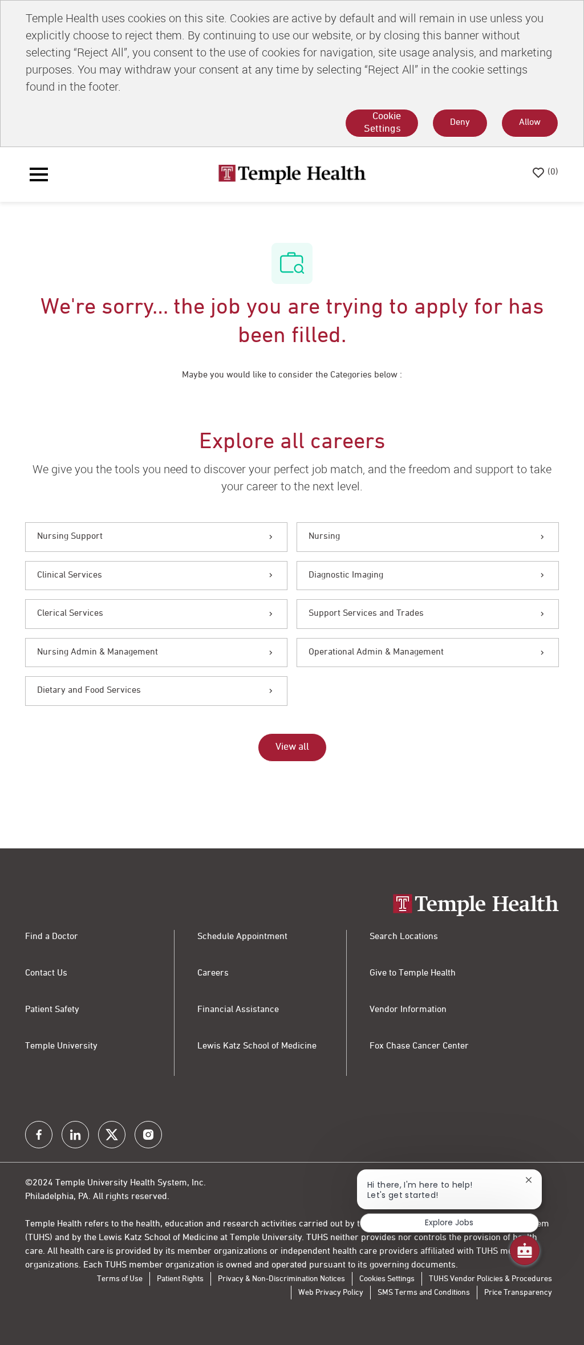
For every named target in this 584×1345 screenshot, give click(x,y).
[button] (292, 747)
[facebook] (38, 1134)
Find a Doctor (51, 936)
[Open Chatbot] (525, 1250)
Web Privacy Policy (330, 1293)
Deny (460, 122)
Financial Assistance (238, 1009)
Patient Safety (52, 1009)
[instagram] (148, 1134)
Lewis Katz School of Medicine (257, 1046)
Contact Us (46, 973)
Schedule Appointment (242, 936)
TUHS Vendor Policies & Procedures (490, 1279)
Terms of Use (120, 1279)
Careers (213, 973)
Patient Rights (180, 1279)
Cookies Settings (387, 1279)
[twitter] (111, 1134)
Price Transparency (518, 1293)
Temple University (61, 1046)
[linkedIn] (75, 1134)
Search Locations (404, 936)
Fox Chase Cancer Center (419, 1046)
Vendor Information (408, 1009)
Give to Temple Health (413, 973)
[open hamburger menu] (38, 174)
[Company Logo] (292, 174)
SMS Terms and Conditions (424, 1293)
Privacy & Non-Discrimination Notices (281, 1279)
